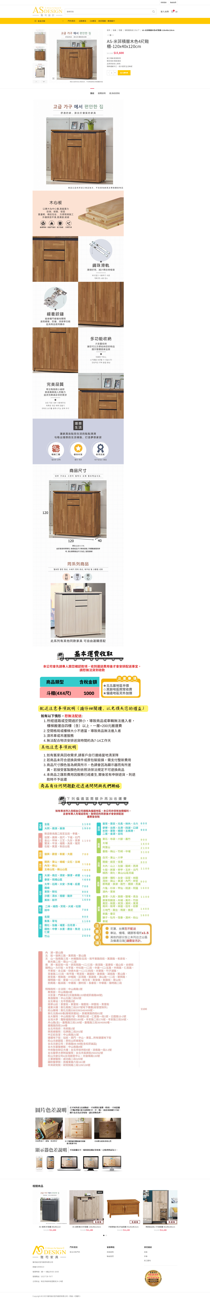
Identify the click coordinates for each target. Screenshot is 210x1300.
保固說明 (110, 1252)
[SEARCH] (153, 11)
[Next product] (113, 35)
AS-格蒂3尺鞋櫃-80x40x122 (50, 1227)
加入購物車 (124, 73)
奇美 (145, 1252)
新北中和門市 (75, 1252)
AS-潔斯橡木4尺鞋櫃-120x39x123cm (86, 1227)
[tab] (92, 92)
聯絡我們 (110, 1256)
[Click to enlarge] (53, 79)
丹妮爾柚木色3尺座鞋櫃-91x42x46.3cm (123, 1227)
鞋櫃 (120, 30)
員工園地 (147, 1260)
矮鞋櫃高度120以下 (132, 30)
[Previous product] (108, 35)
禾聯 (145, 1256)
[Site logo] (47, 11)
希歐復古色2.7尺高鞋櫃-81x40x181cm (160, 1227)
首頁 (108, 30)
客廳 (114, 30)
